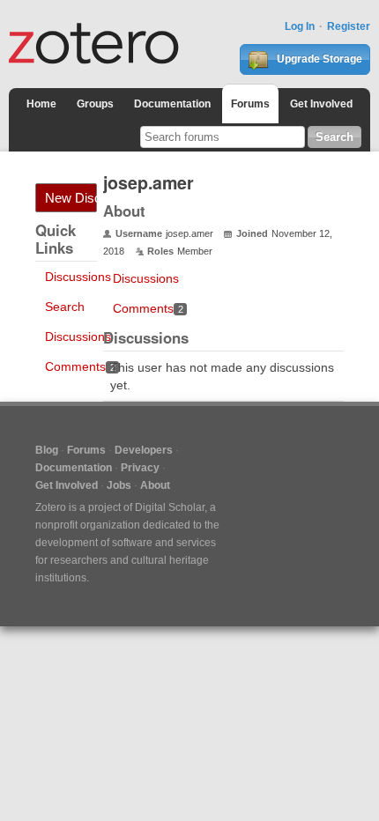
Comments (80, 366)
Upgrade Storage (318, 59)
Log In (300, 26)
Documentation (172, 104)
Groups (95, 104)
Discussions (78, 277)
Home (41, 104)
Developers (144, 450)
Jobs (119, 485)
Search (65, 307)
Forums (250, 104)
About (155, 485)
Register (348, 26)
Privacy (140, 468)
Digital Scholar (169, 507)
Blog (46, 450)
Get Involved (321, 104)
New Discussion (71, 197)
